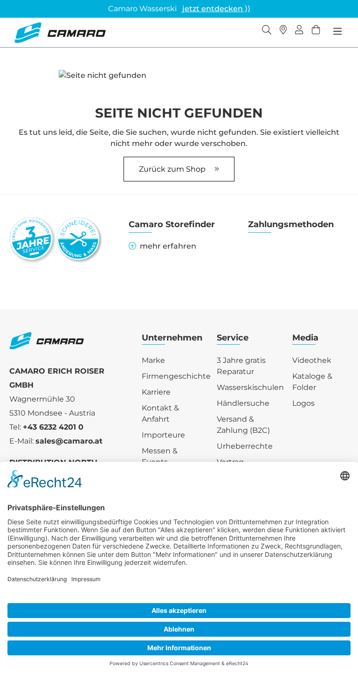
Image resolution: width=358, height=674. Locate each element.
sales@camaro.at (69, 441)
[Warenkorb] (316, 31)
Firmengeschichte (176, 376)
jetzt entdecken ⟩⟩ (216, 8)
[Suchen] (266, 31)
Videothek (311, 360)
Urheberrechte (245, 446)
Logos (303, 403)
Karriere (156, 392)
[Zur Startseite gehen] (59, 32)
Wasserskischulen (250, 387)
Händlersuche (243, 403)
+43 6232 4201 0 (53, 427)
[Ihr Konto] (299, 31)
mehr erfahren (168, 246)
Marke (153, 360)
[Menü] (337, 31)
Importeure (163, 435)
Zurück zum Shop (173, 169)
